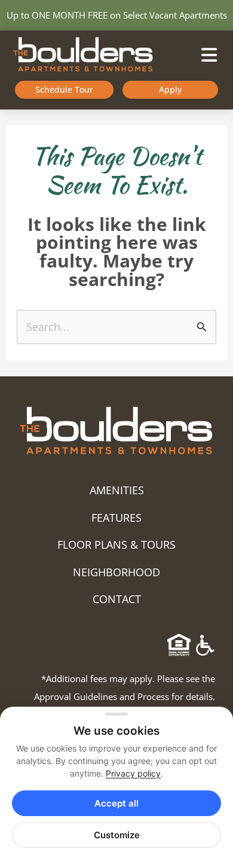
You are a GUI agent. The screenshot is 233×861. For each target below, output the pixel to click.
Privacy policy (133, 773)
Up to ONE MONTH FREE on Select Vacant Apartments (117, 15)
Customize (117, 835)
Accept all (116, 803)
